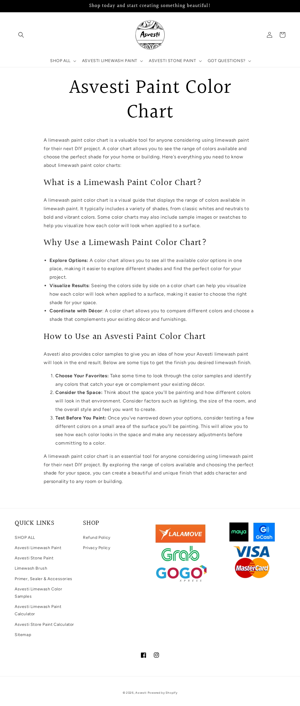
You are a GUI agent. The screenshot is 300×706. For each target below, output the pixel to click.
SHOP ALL (25, 537)
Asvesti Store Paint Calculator (44, 624)
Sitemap (23, 634)
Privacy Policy (96, 547)
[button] (21, 34)
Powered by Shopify (163, 693)
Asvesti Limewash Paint (38, 547)
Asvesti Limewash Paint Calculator (38, 610)
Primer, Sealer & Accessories (43, 578)
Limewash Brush (31, 568)
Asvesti (140, 693)
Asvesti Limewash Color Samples (38, 593)
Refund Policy (96, 537)
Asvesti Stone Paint (34, 558)
